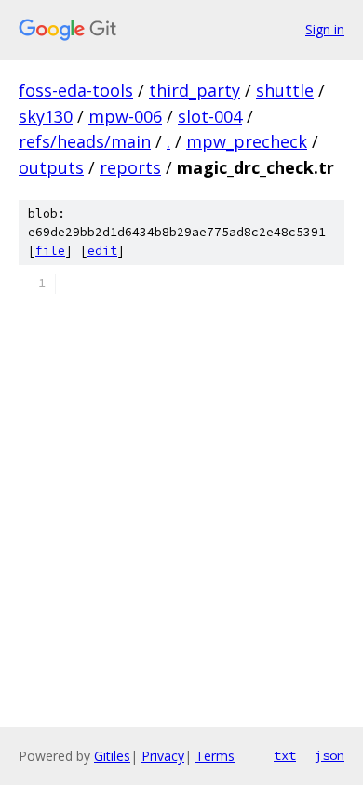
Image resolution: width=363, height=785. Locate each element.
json (329, 755)
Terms (215, 756)
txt (285, 755)
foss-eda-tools (76, 90)
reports (130, 167)
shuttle (285, 90)
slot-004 (210, 116)
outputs (51, 167)
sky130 (46, 116)
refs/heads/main (85, 141)
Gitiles (112, 756)
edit (102, 251)
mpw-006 (125, 116)
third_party (194, 90)
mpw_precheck (246, 141)
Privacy (162, 756)
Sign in (324, 29)
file (50, 251)
